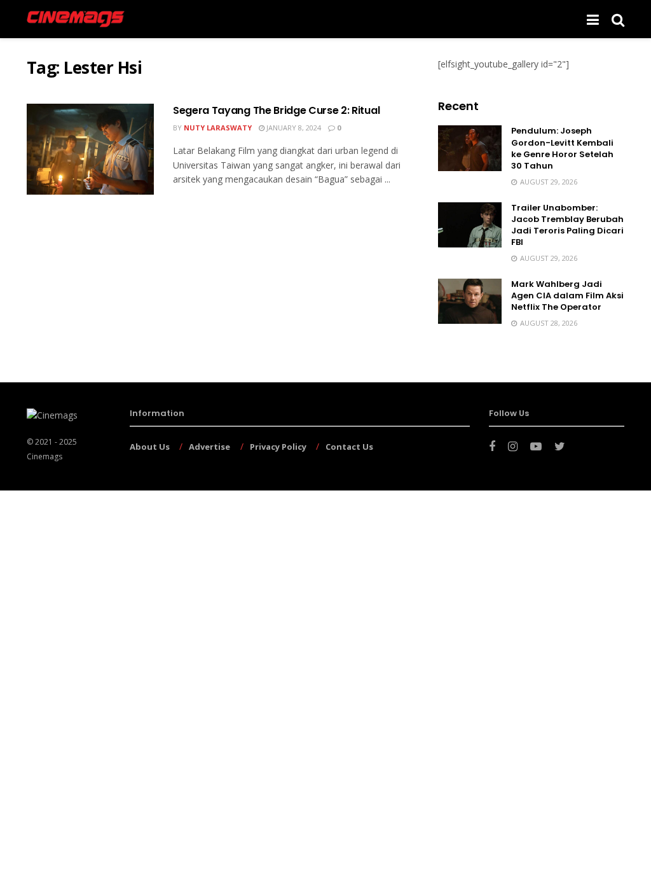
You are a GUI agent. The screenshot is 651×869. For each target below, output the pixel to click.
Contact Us (349, 446)
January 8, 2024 (292, 127)
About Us (150, 446)
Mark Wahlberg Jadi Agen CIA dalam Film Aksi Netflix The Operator (567, 295)
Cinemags (44, 456)
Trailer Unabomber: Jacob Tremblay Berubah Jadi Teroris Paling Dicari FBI (567, 225)
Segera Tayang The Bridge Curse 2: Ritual (276, 110)
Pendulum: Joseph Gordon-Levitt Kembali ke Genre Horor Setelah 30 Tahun (562, 148)
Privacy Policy (278, 446)
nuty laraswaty (218, 127)
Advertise (209, 446)
